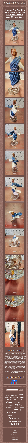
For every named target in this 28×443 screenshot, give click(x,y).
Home (14, 430)
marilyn (10, 405)
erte (16, 395)
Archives (15, 432)
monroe (15, 407)
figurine (13, 418)
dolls (14, 416)
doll (10, 415)
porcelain (11, 412)
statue (19, 421)
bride (12, 410)
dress (17, 416)
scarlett (8, 409)
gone (12, 395)
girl (21, 410)
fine (10, 397)
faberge (15, 402)
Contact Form (14, 434)
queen (7, 395)
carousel (22, 407)
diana (16, 409)
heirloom (13, 421)
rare (20, 399)
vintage (9, 402)
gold (20, 415)
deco (18, 412)
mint (21, 394)
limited (21, 397)
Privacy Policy (14, 437)
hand (19, 418)
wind (22, 413)
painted (6, 397)
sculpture (15, 397)
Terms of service (15, 439)
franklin (14, 423)
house (9, 400)
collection (8, 407)
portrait (20, 402)
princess (18, 404)
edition (15, 400)
